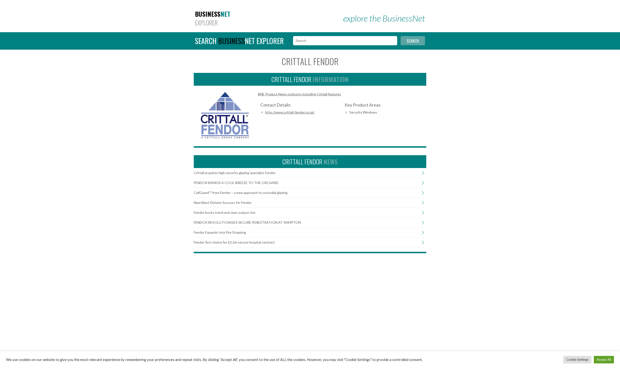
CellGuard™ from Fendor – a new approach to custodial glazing (240, 192)
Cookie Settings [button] (577, 359)
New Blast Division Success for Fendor (223, 202)
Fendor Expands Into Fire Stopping (220, 232)
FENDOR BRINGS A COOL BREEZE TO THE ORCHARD (236, 182)
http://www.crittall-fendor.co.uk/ (290, 112)
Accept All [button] (604, 359)
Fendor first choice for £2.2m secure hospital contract (234, 242)
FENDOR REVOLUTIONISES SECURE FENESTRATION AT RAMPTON (247, 222)
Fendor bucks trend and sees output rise (224, 212)
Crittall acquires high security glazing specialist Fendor (235, 173)
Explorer (212, 18)
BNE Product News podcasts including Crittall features (299, 94)
